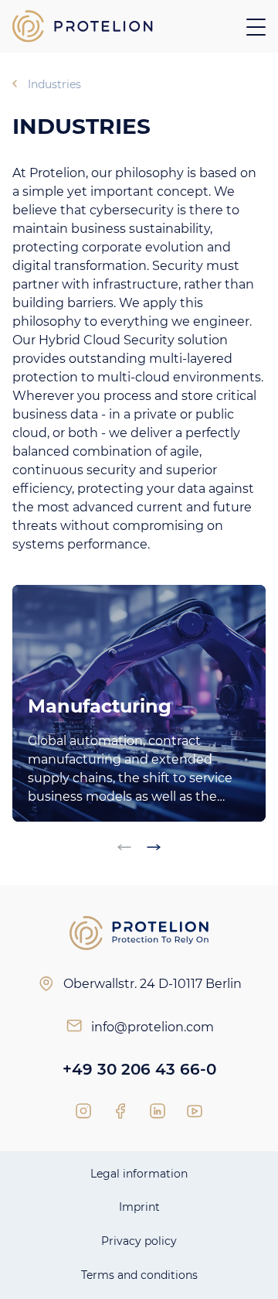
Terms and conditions (139, 1275)
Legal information (139, 1174)
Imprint (139, 1207)
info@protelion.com (152, 1027)
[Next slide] (154, 847)
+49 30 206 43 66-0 (139, 1069)
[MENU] (256, 26)
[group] (139, 703)
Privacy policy (139, 1241)
